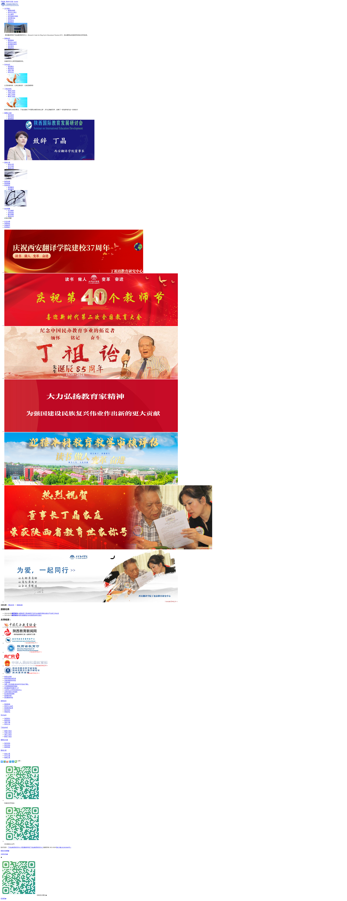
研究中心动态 (12, 42)
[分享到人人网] (13, 762)
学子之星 (11, 166)
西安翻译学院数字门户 (11, 688)
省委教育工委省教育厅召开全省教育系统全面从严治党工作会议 (38, 613)
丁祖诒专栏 (8, 89)
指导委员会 (11, 18)
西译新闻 (11, 40)
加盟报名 (7, 223)
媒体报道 (11, 118)
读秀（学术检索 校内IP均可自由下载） (16, 684)
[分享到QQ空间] (5, 762)
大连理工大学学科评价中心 (13, 690)
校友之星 (11, 164)
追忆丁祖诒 (11, 94)
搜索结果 (20, 605)
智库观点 (11, 66)
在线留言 (7, 225)
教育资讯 (11, 68)
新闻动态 (7, 38)
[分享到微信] (16, 762)
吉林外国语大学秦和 (10, 692)
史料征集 (11, 212)
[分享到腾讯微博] (10, 762)
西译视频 (7, 183)
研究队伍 (11, 20)
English (16, 1)
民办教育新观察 (9, 693)
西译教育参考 (12, 44)
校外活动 (11, 117)
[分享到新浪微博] (7, 762)
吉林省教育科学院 (10, 680)
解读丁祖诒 (11, 96)
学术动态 (7, 64)
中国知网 (7, 682)
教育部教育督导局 (10, 678)
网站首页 (11, 605)
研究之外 (11, 72)
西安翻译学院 (8, 697)
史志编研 (11, 210)
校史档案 (7, 208)
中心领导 (11, 14)
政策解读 (11, 187)
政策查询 (11, 189)
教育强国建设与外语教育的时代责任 (30, 615)
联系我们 (7, 227)
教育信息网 (8, 676)
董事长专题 (8, 113)
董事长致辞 (11, 10)
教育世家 (7, 181)
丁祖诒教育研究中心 (14, 847)
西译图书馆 (8, 695)
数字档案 (11, 214)
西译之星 (7, 162)
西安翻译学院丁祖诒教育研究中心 (32, 847)
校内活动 (11, 115)
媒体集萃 (11, 22)
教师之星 (11, 168)
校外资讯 (11, 46)
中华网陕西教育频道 (10, 686)
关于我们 (7, 8)
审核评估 (11, 48)
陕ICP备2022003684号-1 (63, 847)
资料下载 (11, 70)
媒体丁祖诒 (11, 90)
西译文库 (11, 216)
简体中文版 (9, 1)
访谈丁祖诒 (11, 92)
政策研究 (7, 185)
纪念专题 (7, 221)
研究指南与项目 (13, 16)
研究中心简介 (12, 12)
